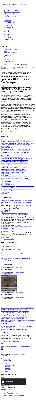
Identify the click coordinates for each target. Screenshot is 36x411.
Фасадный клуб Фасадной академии (14, 15)
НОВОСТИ (7, 21)
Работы (6, 371)
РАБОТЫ (6, 30)
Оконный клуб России (10, 16)
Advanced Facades (9, 39)
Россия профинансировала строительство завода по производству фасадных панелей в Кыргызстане (15, 162)
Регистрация (7, 55)
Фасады (7, 146)
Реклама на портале (9, 52)
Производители (8, 368)
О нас (5, 51)
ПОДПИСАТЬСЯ (5, 386)
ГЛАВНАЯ (7, 19)
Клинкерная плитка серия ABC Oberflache (13, 263)
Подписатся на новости (10, 49)
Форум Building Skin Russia (12, 10)
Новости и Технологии (10, 61)
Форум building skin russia (11, 393)
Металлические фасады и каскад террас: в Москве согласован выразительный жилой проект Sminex (15, 153)
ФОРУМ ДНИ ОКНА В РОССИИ (14, 395)
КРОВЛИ (6, 36)
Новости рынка (11, 22)
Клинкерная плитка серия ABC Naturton (12, 272)
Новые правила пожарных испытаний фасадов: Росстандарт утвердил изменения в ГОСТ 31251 (18, 180)
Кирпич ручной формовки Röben (10, 249)
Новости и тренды (9, 365)
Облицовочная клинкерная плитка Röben (12, 254)
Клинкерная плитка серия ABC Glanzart (12, 267)
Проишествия (8, 147)
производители (8, 27)
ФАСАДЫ (7, 34)
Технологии (10, 24)
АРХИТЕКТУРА (9, 25)
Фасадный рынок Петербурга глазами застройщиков (16, 202)
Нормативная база (9, 184)
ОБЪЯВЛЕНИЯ (8, 28)
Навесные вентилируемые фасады (14, 157)
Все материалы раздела (7, 246)
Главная (6, 59)
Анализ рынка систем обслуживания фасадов (14, 214)
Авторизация (8, 57)
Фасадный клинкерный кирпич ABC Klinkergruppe (15, 258)
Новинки (6, 193)
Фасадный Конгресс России (12, 392)
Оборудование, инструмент (12, 225)
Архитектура (7, 366)
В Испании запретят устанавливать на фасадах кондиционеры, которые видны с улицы (14, 171)
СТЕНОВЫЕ (8, 37)
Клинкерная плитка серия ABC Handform (12, 297)
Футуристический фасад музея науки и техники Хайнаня (17, 326)
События (6, 166)
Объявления (7, 369)
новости (4, 136)
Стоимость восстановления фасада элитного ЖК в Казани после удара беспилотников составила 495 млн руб (17, 143)
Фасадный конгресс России (12, 12)
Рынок (6, 211)
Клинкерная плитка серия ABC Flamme (12, 292)
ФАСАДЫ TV (8, 31)
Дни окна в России (9, 13)
